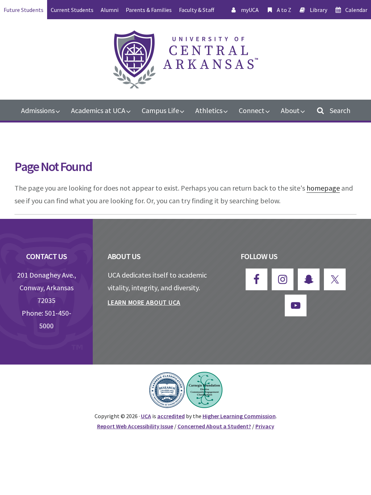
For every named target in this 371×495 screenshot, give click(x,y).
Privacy (264, 426)
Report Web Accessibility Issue (135, 426)
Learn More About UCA (144, 302)
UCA (146, 416)
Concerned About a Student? (214, 426)
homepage (323, 187)
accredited (171, 416)
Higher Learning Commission (239, 416)
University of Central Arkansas (185, 59)
